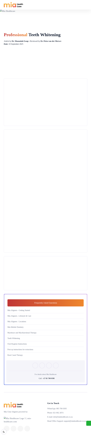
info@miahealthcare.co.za (63, 417)
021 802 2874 (58, 413)
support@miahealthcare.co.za (75, 421)
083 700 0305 (61, 409)
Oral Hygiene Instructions (17, 344)
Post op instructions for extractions (20, 349)
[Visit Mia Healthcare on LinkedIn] (56, 365)
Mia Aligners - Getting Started (18, 310)
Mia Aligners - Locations (16, 321)
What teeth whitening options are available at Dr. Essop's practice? (41, 249)
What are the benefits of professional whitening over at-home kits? (40, 239)
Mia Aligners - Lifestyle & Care (19, 316)
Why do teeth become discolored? (25, 167)
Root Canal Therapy (15, 355)
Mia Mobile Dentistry (15, 327)
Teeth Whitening (13, 338)
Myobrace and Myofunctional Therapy (21, 333)
